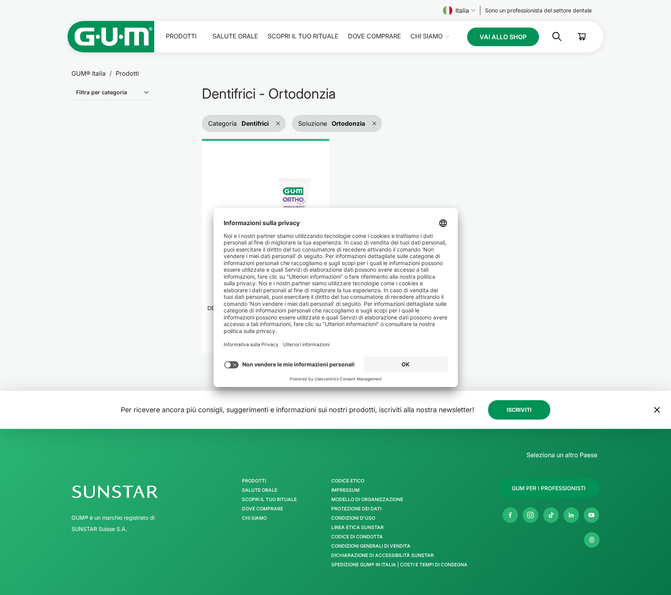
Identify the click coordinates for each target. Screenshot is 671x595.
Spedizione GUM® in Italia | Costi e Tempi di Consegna (399, 564)
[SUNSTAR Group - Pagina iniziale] (135, 492)
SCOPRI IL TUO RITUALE (303, 36)
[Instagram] (530, 515)
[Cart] (582, 37)
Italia (462, 10)
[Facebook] (510, 515)
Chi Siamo (426, 36)
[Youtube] (591, 515)
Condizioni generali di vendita (370, 546)
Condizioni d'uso (353, 518)
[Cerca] (550, 36)
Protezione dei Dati (356, 509)
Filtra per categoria (101, 92)
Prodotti (181, 36)
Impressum (345, 490)
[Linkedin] (571, 515)
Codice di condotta (357, 536)
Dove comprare (374, 36)
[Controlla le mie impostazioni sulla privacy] (592, 540)
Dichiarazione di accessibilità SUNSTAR (382, 555)
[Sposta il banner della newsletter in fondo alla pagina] (657, 410)
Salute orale (235, 36)
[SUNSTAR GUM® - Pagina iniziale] (111, 36)
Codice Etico (347, 481)
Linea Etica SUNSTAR (357, 527)
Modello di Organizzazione (367, 499)
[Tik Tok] (551, 515)
